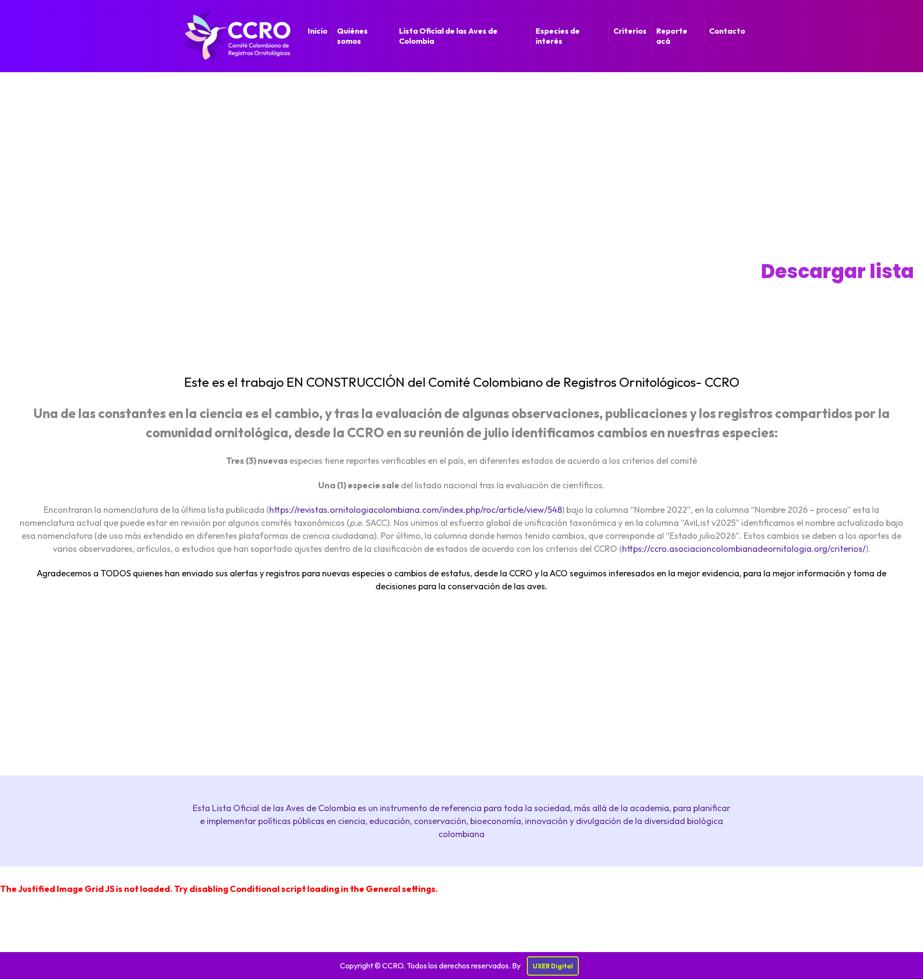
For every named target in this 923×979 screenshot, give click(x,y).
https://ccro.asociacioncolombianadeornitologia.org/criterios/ (744, 548)
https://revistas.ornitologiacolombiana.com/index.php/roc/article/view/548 (415, 509)
